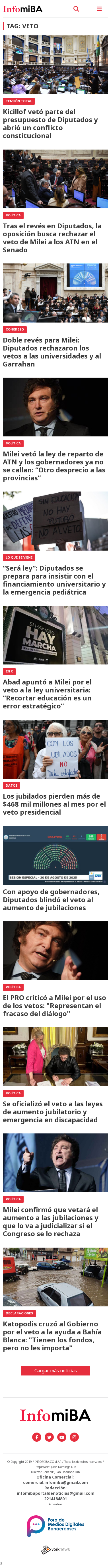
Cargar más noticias (55, 1370)
